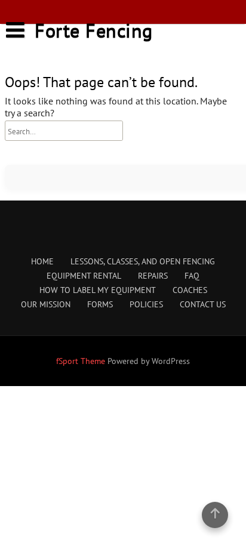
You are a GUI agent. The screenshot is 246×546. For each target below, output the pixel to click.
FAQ (191, 275)
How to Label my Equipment (97, 290)
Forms (100, 304)
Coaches (190, 290)
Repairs (153, 275)
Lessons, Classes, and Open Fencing (142, 261)
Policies (146, 304)
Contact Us (203, 304)
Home (42, 261)
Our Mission (45, 304)
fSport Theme (81, 361)
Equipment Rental (84, 275)
